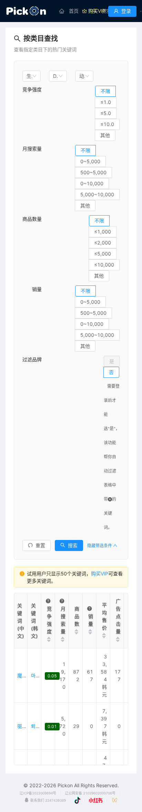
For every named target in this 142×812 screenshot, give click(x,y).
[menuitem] (68, 11)
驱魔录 (24, 726)
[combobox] (31, 76)
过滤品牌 (32, 359)
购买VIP (99, 573)
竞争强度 (32, 89)
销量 (32, 289)
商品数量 (32, 219)
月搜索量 (32, 149)
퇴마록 (37, 726)
